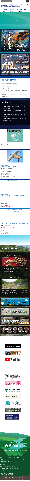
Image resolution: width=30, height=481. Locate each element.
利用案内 (5, 9)
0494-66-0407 (18, 460)
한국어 (22, 4)
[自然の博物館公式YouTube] (12, 359)
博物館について (6, 11)
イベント (17, 9)
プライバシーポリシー (10, 477)
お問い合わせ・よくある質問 (16, 11)
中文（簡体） (17, 4)
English (4, 4)
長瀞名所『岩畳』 (15, 277)
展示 (13, 9)
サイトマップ (24, 435)
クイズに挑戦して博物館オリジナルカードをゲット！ (15, 223)
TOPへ (23, 477)
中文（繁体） (10, 4)
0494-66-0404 (7, 460)
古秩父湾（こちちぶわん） (15, 255)
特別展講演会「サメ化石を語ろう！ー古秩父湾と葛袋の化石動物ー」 (14, 196)
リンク (18, 477)
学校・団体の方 (23, 9)
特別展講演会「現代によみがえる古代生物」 (9, 165)
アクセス (9, 9)
